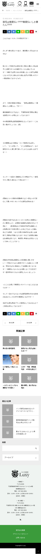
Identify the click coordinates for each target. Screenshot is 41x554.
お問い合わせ (20, 538)
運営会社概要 (20, 530)
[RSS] (20, 519)
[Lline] (18, 31)
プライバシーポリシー (20, 534)
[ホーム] (2, 10)
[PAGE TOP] (38, 551)
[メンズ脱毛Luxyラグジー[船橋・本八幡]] (9, 4)
